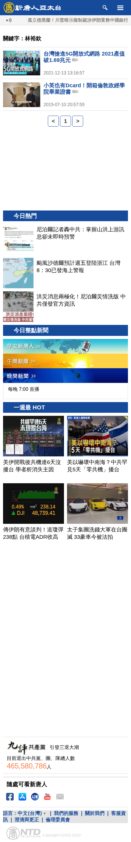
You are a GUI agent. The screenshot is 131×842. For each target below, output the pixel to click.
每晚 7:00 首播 (23, 389)
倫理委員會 (58, 819)
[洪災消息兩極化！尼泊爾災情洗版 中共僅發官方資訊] (18, 306)
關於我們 (94, 813)
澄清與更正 (27, 819)
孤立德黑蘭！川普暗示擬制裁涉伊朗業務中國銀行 (72, 20)
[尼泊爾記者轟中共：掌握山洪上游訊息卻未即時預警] (18, 239)
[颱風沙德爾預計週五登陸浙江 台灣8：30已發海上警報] (18, 273)
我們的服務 (66, 813)
